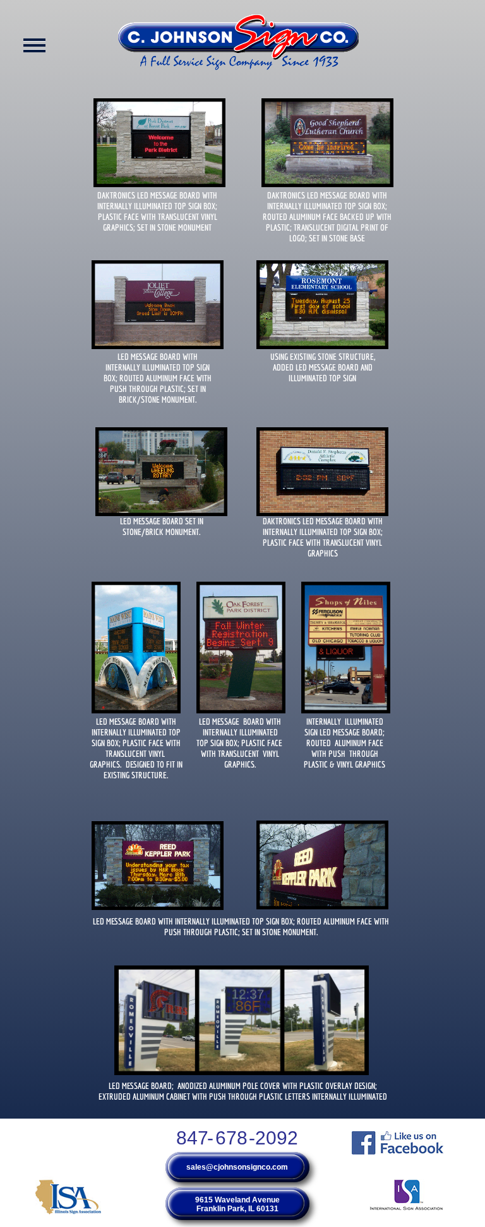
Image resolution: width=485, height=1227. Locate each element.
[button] (238, 47)
